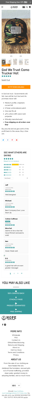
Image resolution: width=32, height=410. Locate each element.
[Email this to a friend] (16, 140)
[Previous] (11, 56)
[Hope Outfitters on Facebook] (3, 325)
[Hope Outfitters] (14, 7)
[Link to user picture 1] (16, 255)
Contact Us (16, 340)
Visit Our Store (16, 350)
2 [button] (14, 273)
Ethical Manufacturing (16, 342)
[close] (30, 2)
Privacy (16, 355)
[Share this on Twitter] (3, 140)
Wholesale (16, 335)
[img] (16, 191)
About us (16, 347)
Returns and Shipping (16, 345)
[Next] (20, 56)
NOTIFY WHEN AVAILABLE (16, 87)
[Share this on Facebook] (7, 140)
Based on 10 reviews (11, 161)
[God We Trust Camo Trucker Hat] (16, 32)
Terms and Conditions (16, 352)
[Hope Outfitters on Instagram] (5, 325)
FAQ (16, 337)
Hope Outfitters (18, 391)
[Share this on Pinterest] (12, 140)
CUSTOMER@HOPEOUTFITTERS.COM (14, 393)
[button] (6, 76)
